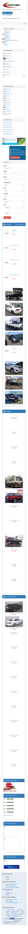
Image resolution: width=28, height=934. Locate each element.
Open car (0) (8, 114)
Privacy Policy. (12, 923)
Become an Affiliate (10, 886)
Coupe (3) (7, 100)
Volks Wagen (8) (8, 67)
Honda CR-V (14, 346)
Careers (7, 876)
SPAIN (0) (6, 42)
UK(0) (5, 43)
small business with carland (12, 887)
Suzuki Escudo (14, 548)
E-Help (7, 892)
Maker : (5, 171)
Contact (7, 880)
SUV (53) (7, 96)
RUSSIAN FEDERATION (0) (11, 40)
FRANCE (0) (7, 37)
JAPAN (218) (7, 31)
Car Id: (5, 166)
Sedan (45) (8, 89)
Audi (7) (8, 69)
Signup (5, 13)
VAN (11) (7, 98)
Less (3, 76)
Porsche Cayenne (14, 447)
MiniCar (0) (8, 109)
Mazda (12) (9, 64)
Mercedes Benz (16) (9, 61)
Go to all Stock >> (20, 225)
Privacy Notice (15, 916)
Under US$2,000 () (7, 125)
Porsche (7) (7, 72)
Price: (5, 199)
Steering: (6, 194)
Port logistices (14, 913)
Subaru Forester (14, 550)
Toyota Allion (14, 579)
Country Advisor (11, 910)
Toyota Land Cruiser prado (14, 245)
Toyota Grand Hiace (14, 489)
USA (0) (6, 45)
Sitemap (8, 895)
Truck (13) (7, 105)
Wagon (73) (8, 91)
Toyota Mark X (14, 317)
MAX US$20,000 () (7, 134)
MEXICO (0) (7, 39)
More (24, 76)
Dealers (9, 916)
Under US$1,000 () (7, 122)
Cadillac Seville (14, 504)
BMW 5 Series (14, 706)
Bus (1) (7, 107)
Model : (6, 177)
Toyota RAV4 (14, 231)
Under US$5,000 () (7, 127)
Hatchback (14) (9, 93)
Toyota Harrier (14, 565)
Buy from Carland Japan (12, 900)
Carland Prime (9, 893)
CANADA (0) (7, 35)
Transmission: (7, 183)
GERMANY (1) (7, 32)
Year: (5, 205)
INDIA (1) (6, 34)
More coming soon (8, 815)
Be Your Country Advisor (12, 903)
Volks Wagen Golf (14, 417)
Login (10, 13)
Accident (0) (8, 111)
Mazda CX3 (14, 462)
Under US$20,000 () (8, 131)
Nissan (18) (7, 55)
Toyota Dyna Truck (14, 332)
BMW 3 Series (14, 765)
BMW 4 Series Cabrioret (14, 750)
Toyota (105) (7, 53)
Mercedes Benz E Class (14, 613)
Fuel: (5, 188)
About (7, 878)
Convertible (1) (8, 102)
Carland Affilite (9, 901)
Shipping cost (15, 912)
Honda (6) (7, 74)
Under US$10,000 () (8, 129)
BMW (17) (8, 58)
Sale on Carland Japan (11, 884)
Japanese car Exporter (17, 915)
